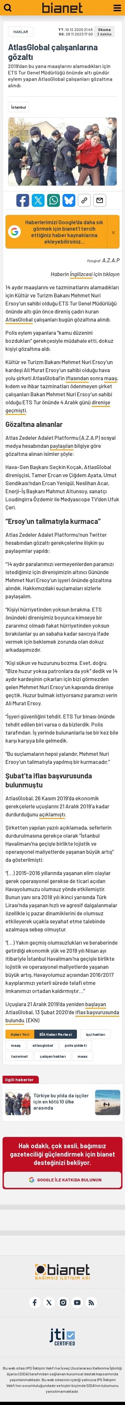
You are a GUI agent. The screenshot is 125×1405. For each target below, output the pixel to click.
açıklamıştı (52, 814)
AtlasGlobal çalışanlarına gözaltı (53, 52)
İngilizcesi (81, 274)
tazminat (19, 1056)
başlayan (95, 1004)
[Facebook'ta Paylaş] (22, 200)
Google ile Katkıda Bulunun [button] (69, 1179)
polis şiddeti (76, 1045)
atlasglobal (42, 1045)
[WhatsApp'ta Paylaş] (53, 200)
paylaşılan (61, 445)
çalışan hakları (53, 1056)
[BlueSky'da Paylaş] (69, 200)
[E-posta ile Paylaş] (99, 200)
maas (83, 1056)
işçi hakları (95, 1034)
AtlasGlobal (19, 319)
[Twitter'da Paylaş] (38, 200)
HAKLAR (20, 31)
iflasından (77, 378)
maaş (110, 378)
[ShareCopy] (84, 200)
